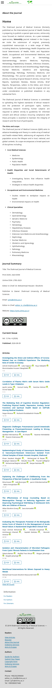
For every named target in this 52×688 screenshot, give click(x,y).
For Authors (8, 600)
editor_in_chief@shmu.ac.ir (26, 305)
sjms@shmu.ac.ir (15, 300)
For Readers (8, 596)
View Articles (10, 637)
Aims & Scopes (11, 647)
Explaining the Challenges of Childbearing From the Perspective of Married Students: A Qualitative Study (26, 477)
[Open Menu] (2, 2)
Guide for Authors (12, 656)
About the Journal (12, 642)
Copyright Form (11, 661)
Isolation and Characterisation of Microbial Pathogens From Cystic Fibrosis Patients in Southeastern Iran (26, 549)
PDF (7, 375)
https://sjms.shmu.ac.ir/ (19, 311)
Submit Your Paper (12, 659)
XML (18, 375)
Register (8, 640)
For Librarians (9, 603)
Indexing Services (12, 645)
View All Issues (8, 584)
